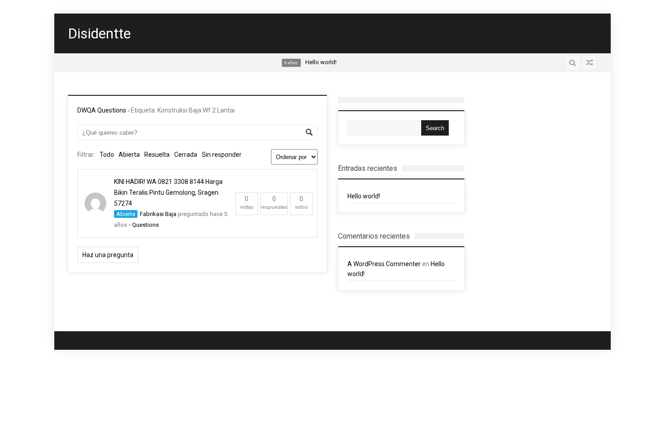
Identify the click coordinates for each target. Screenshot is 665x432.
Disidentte (99, 33)
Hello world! (363, 196)
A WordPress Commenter (384, 264)
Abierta (129, 154)
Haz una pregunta (107, 254)
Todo (107, 154)
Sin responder (222, 154)
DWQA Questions (101, 110)
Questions (145, 224)
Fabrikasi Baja (158, 214)
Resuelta (157, 154)
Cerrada (185, 154)
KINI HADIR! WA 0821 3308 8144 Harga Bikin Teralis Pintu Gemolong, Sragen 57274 (168, 192)
